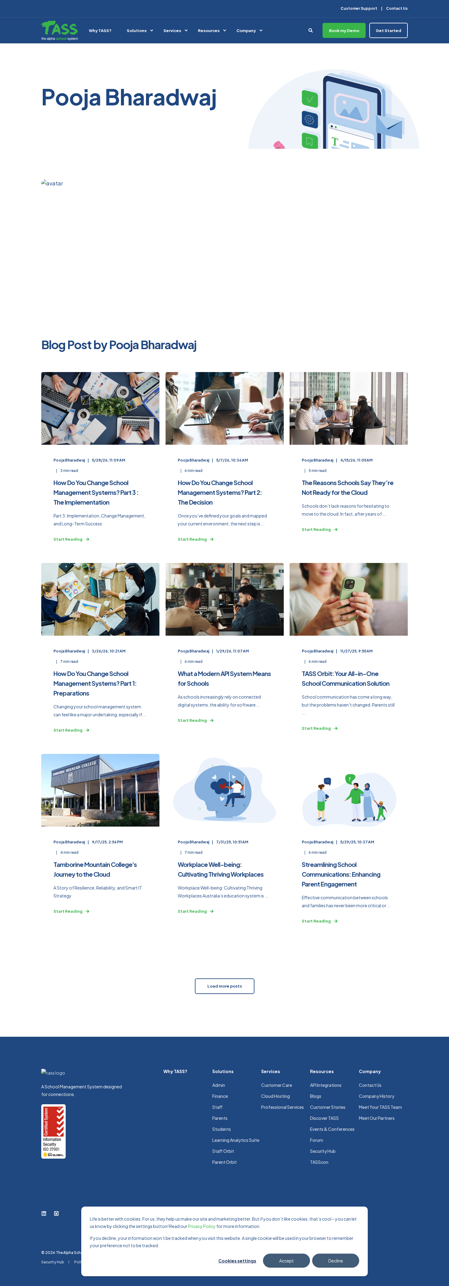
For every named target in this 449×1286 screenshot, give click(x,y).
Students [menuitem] (221, 1129)
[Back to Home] (59, 30)
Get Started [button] (388, 30)
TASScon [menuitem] (319, 1162)
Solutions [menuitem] (137, 30)
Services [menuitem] (172, 30)
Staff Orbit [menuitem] (223, 1151)
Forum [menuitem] (316, 1140)
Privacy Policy (202, 1226)
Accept (286, 1260)
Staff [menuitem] (217, 1107)
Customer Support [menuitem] (359, 8)
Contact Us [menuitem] (397, 8)
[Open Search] (310, 29)
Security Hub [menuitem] (323, 1151)
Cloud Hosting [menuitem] (275, 1096)
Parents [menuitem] (220, 1118)
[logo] (53, 1073)
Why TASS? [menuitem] (100, 30)
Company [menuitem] (246, 30)
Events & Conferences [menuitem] (332, 1129)
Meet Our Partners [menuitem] (377, 1118)
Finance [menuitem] (220, 1096)
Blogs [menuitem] (315, 1096)
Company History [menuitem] (376, 1096)
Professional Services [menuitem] (282, 1107)
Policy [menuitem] (80, 1262)
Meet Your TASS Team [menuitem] (380, 1107)
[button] (224, 986)
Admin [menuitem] (218, 1085)
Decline (335, 1260)
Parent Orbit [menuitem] (224, 1162)
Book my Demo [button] (344, 30)
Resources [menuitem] (209, 30)
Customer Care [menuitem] (276, 1085)
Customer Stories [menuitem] (327, 1107)
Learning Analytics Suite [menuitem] (235, 1140)
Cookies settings (237, 1260)
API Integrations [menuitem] (325, 1085)
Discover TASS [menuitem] (324, 1118)
